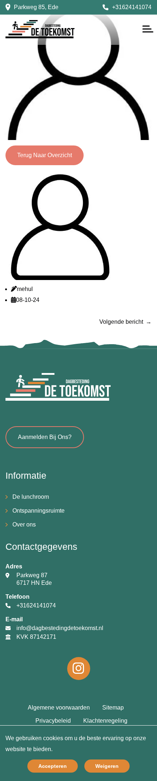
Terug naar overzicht (44, 155)
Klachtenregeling (105, 721)
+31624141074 (132, 7)
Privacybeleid (53, 721)
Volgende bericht (121, 322)
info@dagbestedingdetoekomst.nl (59, 628)
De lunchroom (30, 497)
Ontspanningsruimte (38, 511)
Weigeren (107, 766)
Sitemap (113, 707)
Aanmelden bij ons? (45, 437)
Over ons (24, 524)
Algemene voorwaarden (59, 707)
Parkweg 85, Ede (36, 7)
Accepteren (52, 766)
